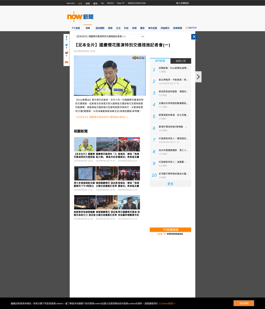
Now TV (120, 3)
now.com (71, 3)
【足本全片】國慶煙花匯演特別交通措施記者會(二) (101, 117)
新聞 (80, 3)
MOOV (110, 3)
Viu (102, 3)
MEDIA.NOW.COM (137, 3)
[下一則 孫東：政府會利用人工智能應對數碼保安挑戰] (198, 76)
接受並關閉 (243, 303)
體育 (95, 3)
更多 (170, 184)
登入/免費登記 (182, 3)
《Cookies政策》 (166, 303)
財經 (88, 3)
